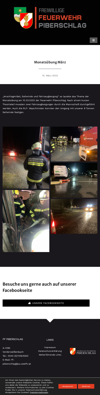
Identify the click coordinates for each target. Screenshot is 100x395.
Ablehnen (86, 386)
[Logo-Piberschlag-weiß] (82, 348)
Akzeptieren (67, 386)
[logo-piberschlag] (50, 3)
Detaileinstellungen (39, 392)
